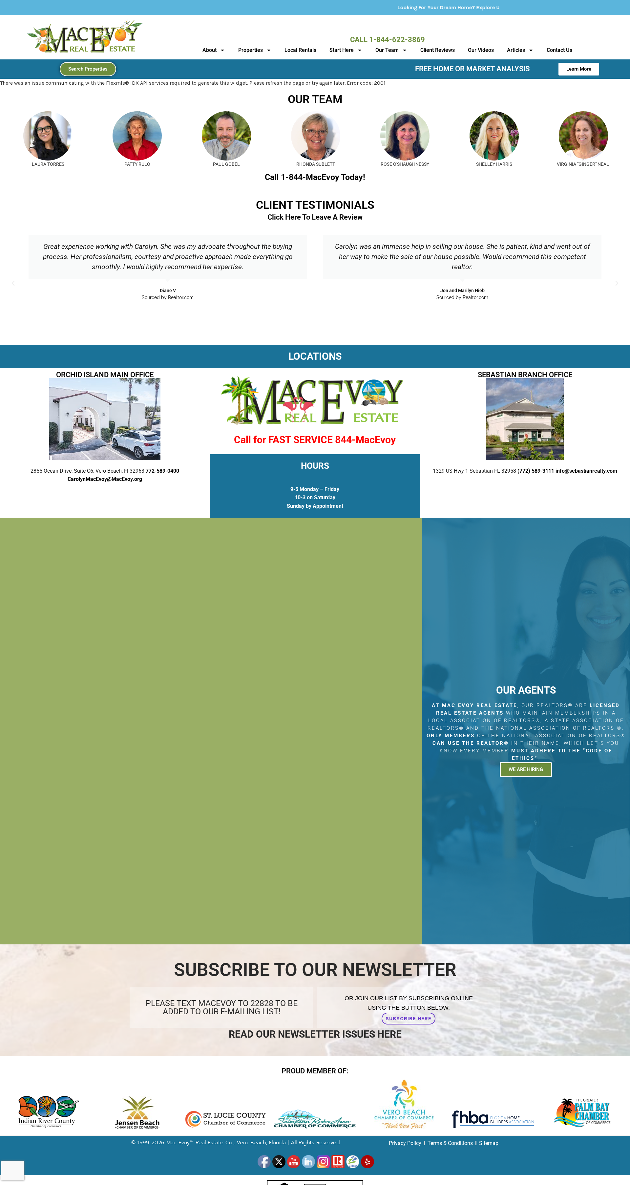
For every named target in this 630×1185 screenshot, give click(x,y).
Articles (516, 50)
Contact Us (559, 50)
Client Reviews (437, 50)
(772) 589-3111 (535, 471)
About (209, 50)
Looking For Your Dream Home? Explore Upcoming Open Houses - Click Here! (410, 7)
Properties (250, 50)
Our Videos (481, 50)
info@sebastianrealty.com (586, 471)
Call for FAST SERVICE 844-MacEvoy (315, 439)
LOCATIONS (315, 356)
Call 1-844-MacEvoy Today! (315, 177)
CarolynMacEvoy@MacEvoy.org (105, 479)
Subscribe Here (408, 1018)
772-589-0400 (162, 471)
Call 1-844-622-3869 (387, 39)
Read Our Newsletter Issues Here (315, 1034)
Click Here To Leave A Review (315, 217)
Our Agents (526, 690)
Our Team (387, 50)
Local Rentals (300, 50)
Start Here (341, 50)
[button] (13, 283)
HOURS (315, 466)
